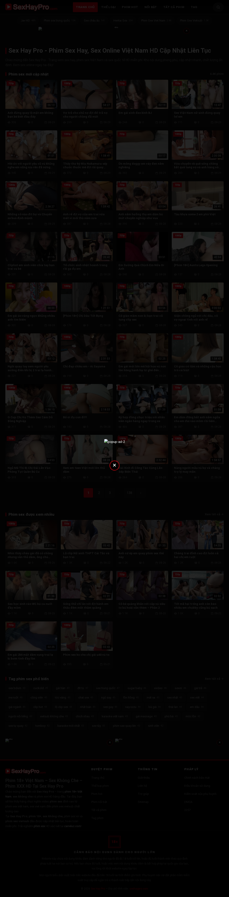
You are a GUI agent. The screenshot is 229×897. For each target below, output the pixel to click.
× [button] (114, 465)
